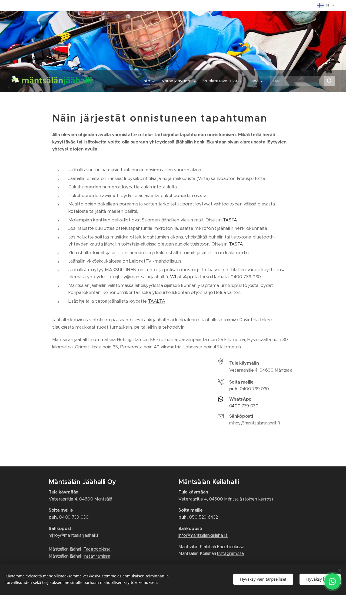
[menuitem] (149, 81)
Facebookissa (97, 549)
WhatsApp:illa (184, 277)
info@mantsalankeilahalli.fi (203, 535)
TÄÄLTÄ (156, 301)
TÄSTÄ (230, 220)
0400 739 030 (243, 405)
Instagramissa (97, 556)
